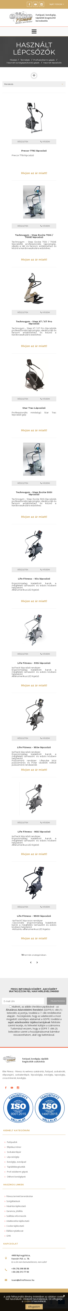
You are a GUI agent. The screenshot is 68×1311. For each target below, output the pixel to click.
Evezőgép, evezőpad (16, 1161)
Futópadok (11, 1142)
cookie (27, 1301)
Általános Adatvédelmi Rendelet (24, 1009)
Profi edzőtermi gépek (44, 60)
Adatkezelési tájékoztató (17, 1221)
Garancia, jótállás (14, 1211)
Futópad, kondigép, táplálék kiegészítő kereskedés (46, 17)
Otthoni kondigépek (16, 1176)
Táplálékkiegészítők (15, 1166)
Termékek (25, 60)
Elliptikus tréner (13, 1147)
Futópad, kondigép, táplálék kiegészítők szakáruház (35, 1060)
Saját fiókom (55, 4)
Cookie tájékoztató (15, 1226)
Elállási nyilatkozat (14, 1230)
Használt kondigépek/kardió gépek (23, 62)
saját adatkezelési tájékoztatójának (29, 1022)
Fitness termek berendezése (19, 1196)
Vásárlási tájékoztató (16, 1206)
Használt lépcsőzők (52, 62)
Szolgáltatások (13, 1201)
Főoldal (13, 60)
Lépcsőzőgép (12, 1157)
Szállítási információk (16, 1216)
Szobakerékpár (13, 1152)
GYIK (8, 1235)
